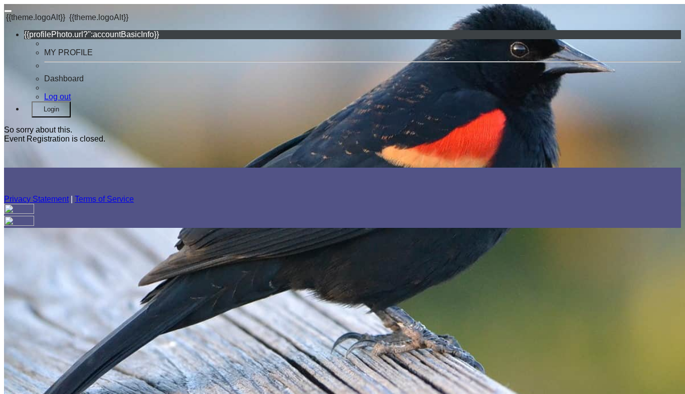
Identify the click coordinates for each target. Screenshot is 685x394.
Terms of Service (104, 199)
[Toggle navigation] (8, 11)
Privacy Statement (36, 199)
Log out (57, 96)
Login (51, 109)
